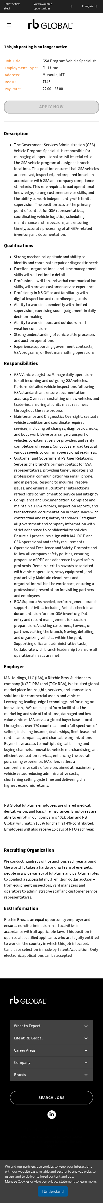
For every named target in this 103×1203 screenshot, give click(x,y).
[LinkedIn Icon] (51, 1115)
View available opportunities (43, 6)
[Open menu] (9, 25)
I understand (53, 1191)
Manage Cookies (17, 1181)
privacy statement (61, 1181)
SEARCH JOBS (51, 1097)
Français (87, 6)
